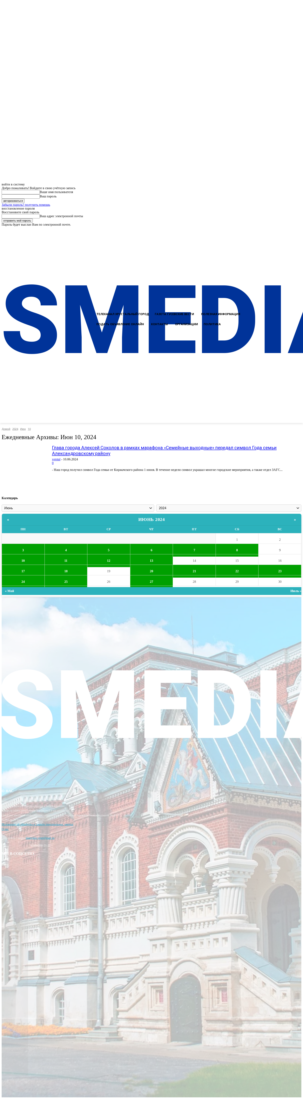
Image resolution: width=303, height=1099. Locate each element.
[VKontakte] (291, 230)
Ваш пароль (48, 196)
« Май (9, 591)
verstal (56, 459)
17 (23, 571)
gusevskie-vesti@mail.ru (40, 838)
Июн (23, 429)
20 (151, 571)
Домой (6, 429)
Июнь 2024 (151, 519)
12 (108, 560)
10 (29, 429)
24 (23, 581)
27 (151, 581)
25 (66, 581)
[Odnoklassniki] (298, 230)
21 (194, 571)
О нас (5, 829)
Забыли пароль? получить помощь (26, 204)
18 (66, 571)
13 (151, 560)
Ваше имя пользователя (56, 192)
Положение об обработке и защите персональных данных (37, 824)
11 (65, 560)
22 (237, 571)
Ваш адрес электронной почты (61, 216)
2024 (15, 429)
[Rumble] (284, 230)
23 (280, 571)
